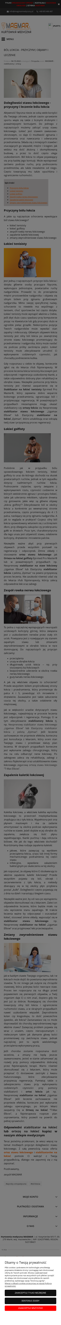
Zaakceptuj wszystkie (30, 1308)
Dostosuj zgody (31, 1301)
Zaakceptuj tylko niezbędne (30, 1293)
